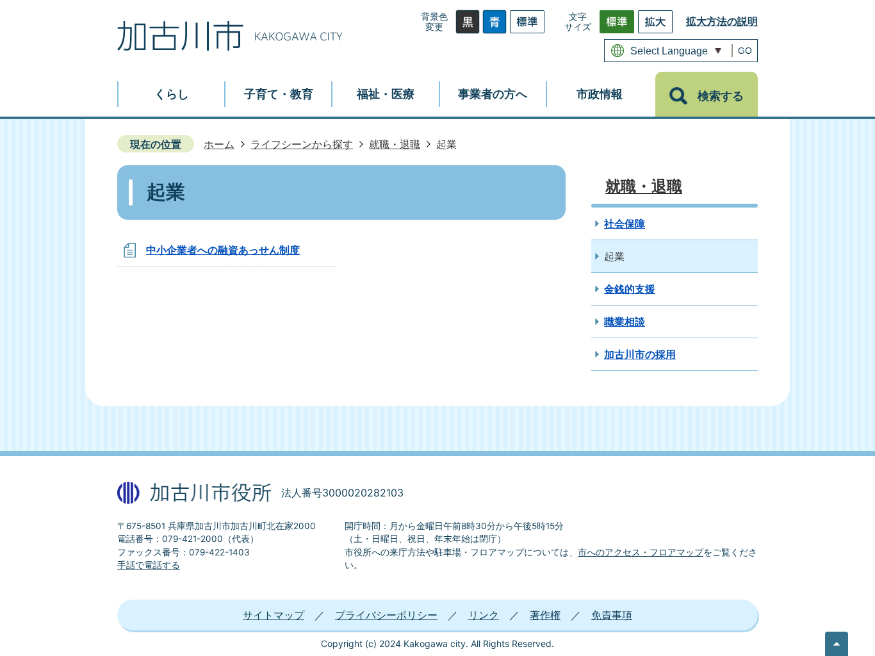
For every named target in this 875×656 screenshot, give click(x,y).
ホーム (219, 144)
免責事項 (611, 615)
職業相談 (624, 321)
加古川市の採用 (640, 354)
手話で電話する (148, 565)
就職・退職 (394, 144)
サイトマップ (273, 615)
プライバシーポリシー (386, 615)
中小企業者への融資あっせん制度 (223, 249)
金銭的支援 (629, 289)
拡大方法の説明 (722, 21)
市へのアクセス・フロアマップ (640, 552)
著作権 (545, 615)
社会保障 (624, 223)
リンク (483, 615)
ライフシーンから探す (301, 144)
